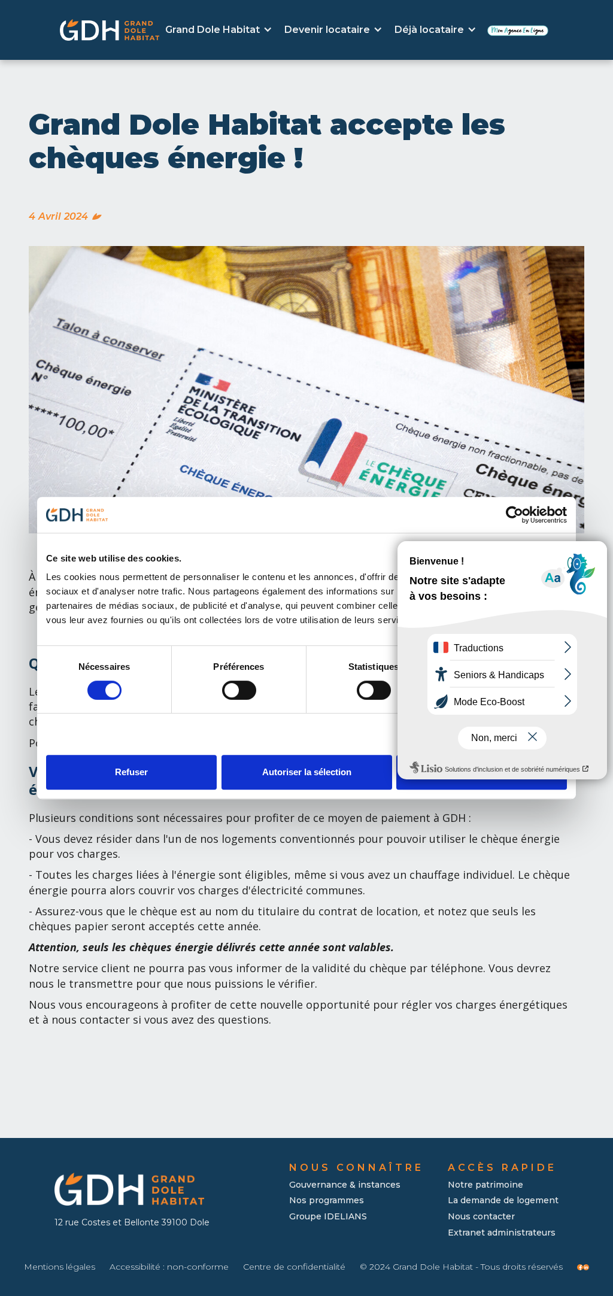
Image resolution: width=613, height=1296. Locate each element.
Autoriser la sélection (306, 772)
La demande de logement (503, 1200)
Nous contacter (481, 1216)
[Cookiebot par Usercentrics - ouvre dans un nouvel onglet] (514, 515)
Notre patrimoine (485, 1184)
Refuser (131, 772)
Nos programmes (326, 1200)
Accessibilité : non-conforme (169, 1267)
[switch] (239, 690)
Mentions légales (59, 1267)
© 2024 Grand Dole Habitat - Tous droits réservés (461, 1267)
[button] (218, 30)
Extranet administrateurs (502, 1232)
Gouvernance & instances (344, 1184)
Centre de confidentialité (294, 1267)
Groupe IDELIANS (328, 1216)
